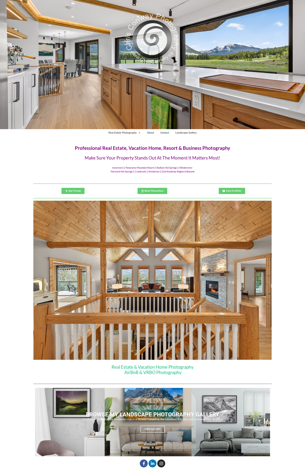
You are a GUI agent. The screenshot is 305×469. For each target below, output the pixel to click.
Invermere (117, 167)
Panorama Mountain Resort (139, 167)
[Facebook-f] (144, 463)
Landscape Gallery (186, 132)
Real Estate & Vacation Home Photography (152, 367)
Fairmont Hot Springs (121, 171)
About (150, 132)
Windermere (185, 167)
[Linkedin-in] (152, 463)
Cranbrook (140, 171)
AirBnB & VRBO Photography (152, 372)
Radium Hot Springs (166, 167)
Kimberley (154, 171)
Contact (164, 132)
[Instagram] (161, 463)
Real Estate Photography (122, 132)
